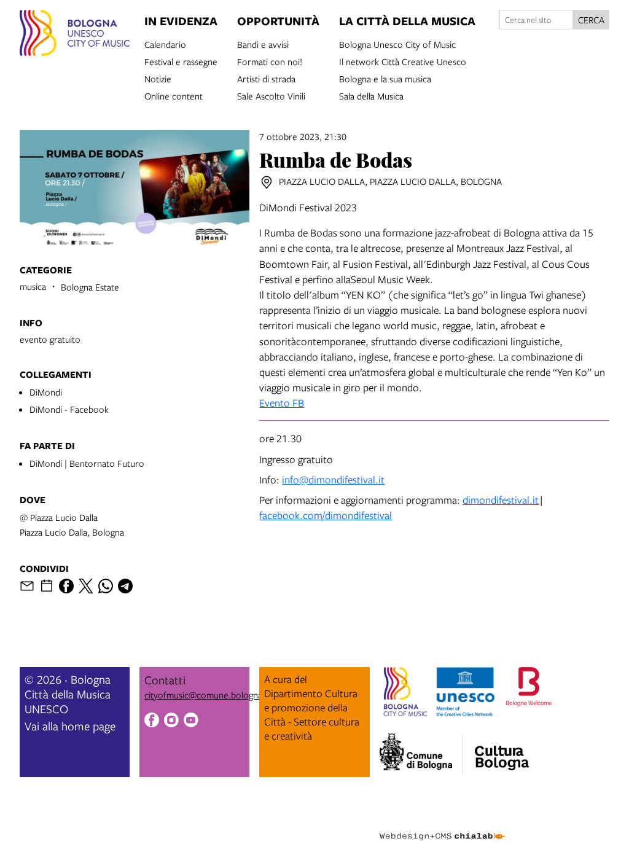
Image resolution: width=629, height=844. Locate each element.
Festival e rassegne (180, 60)
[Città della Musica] (502, 750)
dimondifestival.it (501, 500)
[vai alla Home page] (75, 35)
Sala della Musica (371, 95)
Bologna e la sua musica (385, 78)
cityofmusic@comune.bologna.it (207, 695)
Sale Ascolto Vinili (271, 95)
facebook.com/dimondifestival (325, 515)
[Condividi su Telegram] (125, 586)
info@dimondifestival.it (333, 479)
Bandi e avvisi (263, 43)
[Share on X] (86, 586)
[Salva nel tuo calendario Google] (46, 586)
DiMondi (45, 392)
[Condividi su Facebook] (66, 586)
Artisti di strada (266, 78)
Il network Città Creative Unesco (402, 60)
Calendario (165, 43)
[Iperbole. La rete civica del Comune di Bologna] (421, 753)
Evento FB (281, 403)
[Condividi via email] (27, 586)
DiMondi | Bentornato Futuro (86, 463)
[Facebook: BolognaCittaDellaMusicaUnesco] (151, 721)
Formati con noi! (269, 60)
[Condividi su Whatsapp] (105, 586)
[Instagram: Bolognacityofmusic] (171, 721)
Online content (173, 95)
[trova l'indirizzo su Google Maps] (266, 182)
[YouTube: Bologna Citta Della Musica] (191, 721)
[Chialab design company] (442, 827)
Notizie (157, 78)
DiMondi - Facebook (69, 409)
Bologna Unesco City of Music (397, 43)
